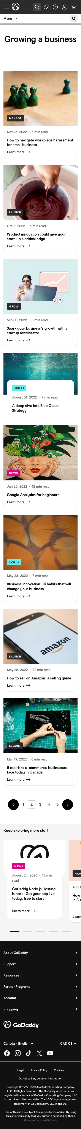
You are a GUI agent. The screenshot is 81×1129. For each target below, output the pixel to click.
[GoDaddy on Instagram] (17, 1055)
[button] (14, 931)
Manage (15, 118)
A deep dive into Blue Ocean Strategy (36, 408)
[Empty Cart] (73, 7)
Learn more (21, 911)
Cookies (59, 1070)
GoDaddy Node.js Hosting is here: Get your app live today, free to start (34, 893)
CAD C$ (66, 1043)
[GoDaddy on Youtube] (50, 1055)
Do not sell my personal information (40, 1078)
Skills (19, 388)
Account (9, 998)
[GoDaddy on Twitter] (39, 1055)
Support (9, 964)
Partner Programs (16, 986)
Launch (15, 212)
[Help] (55, 7)
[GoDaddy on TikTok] (28, 1055)
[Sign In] (64, 7)
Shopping (10, 1009)
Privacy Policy (39, 1070)
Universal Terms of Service (40, 1120)
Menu (7, 18)
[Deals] (46, 7)
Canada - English (16, 1043)
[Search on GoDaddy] (74, 18)
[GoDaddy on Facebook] (6, 1055)
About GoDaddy (15, 953)
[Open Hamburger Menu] (5, 7)
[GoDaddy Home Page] (21, 1025)
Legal (20, 1070)
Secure (15, 745)
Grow (14, 306)
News (13, 473)
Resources (11, 975)
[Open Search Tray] (37, 7)
